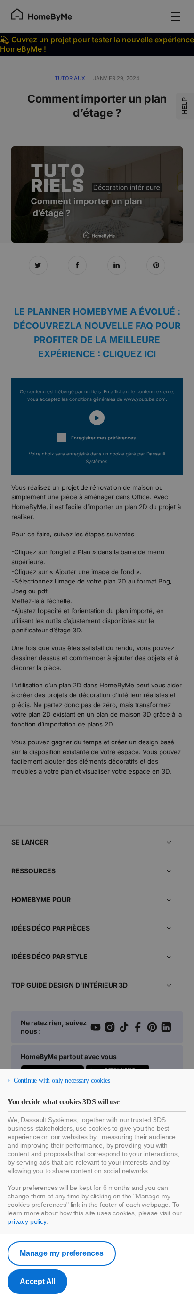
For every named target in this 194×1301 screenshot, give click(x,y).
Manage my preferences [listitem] (62, 1253)
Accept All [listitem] (37, 1281)
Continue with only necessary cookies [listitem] (62, 1080)
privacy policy (27, 1221)
